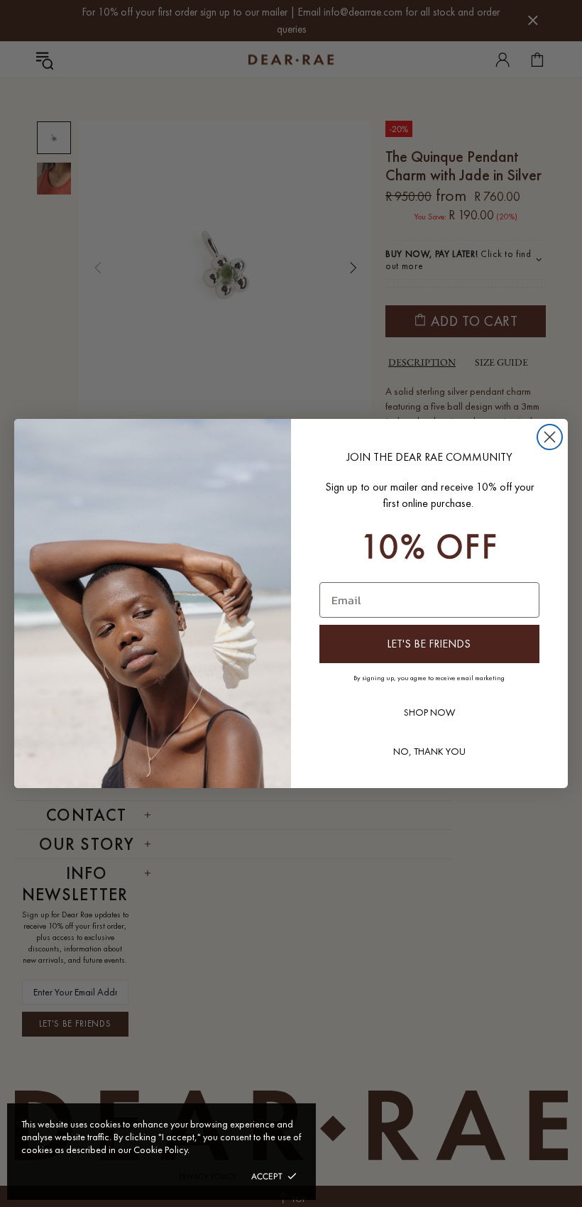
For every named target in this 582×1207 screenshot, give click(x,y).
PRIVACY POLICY (208, 1176)
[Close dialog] (549, 437)
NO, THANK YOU (429, 751)
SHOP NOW (429, 712)
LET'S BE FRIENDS (429, 643)
